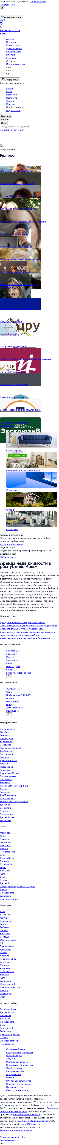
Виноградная (6, 738)
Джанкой (4, 883)
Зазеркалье (12, 660)
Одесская (5, 735)
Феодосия (5, 842)
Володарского (7, 728)
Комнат (5, 119)
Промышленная (8, 776)
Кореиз (3, 924)
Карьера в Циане (14, 1087)
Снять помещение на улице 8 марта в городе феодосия (28, 625)
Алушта (4, 848)
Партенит (5, 861)
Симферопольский (9, 1040)
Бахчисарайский (8, 1009)
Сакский (4, 1037)
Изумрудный (12, 710)
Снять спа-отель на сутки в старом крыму (21, 628)
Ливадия (4, 955)
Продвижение (13, 1074)
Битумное (5, 870)
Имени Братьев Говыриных (14, 785)
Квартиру (6, 115)
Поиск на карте (14, 1055)
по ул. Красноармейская (18, 672)
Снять (9, 91)
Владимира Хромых (10, 773)
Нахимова (5, 782)
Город (9, 704)
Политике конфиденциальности (33, 1120)
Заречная (4, 791)
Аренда (10, 38)
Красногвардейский (10, 1034)
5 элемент (11, 653)
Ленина (4, 788)
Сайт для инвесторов (17, 1090)
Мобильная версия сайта (12, 1137)
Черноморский (7, 1043)
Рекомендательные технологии (16, 1130)
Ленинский (5, 1018)
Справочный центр (15, 1049)
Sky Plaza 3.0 (12, 650)
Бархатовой (6, 741)
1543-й (3, 835)
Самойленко (6, 807)
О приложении (7, 1140)
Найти (22, 129)
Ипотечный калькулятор (18, 1080)
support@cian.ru (28, 1123)
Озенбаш (4, 732)
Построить (11, 97)
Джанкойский (7, 1012)
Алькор (10, 698)
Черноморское (7, 851)
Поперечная (6, 779)
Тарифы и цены (14, 1068)
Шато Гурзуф (13, 666)
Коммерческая (13, 51)
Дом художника (14, 707)
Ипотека (10, 54)
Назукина (5, 763)
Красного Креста (8, 760)
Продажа (11, 42)
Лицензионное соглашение (26, 1114)
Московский (12, 701)
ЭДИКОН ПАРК (14, 688)
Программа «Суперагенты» (20, 1064)
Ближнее (4, 974)
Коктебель (5, 961)
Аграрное (5, 968)
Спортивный (6, 754)
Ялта (2, 873)
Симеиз (4, 930)
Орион (9, 691)
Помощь (10, 1077)
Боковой (4, 757)
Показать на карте (9, 129)
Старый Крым (7, 857)
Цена (3, 122)
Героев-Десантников (10, 747)
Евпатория (5, 895)
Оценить (10, 100)
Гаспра (3, 880)
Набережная (6, 766)
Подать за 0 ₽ (13, 110)
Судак (3, 876)
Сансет (9, 669)
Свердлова (5, 744)
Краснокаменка (8, 958)
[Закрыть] (2, 8)
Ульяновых (5, 820)
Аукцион (10, 1058)
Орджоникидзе (8, 939)
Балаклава (5, 769)
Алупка (3, 889)
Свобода (4, 936)
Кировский (5, 1015)
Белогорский (6, 1028)
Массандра (5, 832)
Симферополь (7, 892)
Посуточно (11, 94)
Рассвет (10, 656)
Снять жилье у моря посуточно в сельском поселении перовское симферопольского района (27, 633)
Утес (2, 911)
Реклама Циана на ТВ (17, 1061)
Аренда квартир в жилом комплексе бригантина (25, 638)
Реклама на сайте (15, 1071)
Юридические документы (19, 1052)
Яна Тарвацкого (8, 795)
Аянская (4, 810)
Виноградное (7, 946)
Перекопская (6, 814)
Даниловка (5, 949)
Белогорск (5, 845)
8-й (1, 942)
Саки (2, 854)
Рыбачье (4, 927)
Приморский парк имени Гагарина (17, 886)
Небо (9, 663)
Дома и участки (14, 48)
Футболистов (7, 750)
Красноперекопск (9, 898)
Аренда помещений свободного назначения (22, 622)
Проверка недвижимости (19, 1083)
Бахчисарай (6, 864)
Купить (9, 88)
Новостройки (13, 45)
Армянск (4, 838)
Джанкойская (7, 817)
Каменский (5, 914)
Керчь (3, 867)
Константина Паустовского (14, 801)
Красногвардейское (10, 987)
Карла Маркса (7, 798)
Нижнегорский (7, 983)
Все (9, 676)
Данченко (5, 804)
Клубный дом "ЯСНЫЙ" (18, 694)
